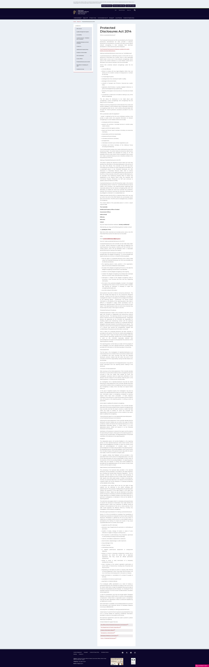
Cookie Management (77, 652)
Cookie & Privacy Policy (94, 652)
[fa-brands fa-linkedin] (130, 652)
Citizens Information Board (107, 630)
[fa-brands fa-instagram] (135, 652)
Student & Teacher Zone (128, 17)
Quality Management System (83, 31)
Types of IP (85, 17)
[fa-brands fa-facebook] (122, 652)
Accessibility (79, 34)
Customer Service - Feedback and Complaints (83, 38)
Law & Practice (118, 17)
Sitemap (75, 654)
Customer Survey (80, 69)
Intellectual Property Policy (82, 49)
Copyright (86, 652)
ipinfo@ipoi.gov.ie (79, 663)
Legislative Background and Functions (83, 43)
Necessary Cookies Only (118, 5)
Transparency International (107, 632)
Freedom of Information (82, 52)
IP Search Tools (92, 17)
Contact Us (79, 46)
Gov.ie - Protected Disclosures (108, 638)
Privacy (74, 3)
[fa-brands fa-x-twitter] (126, 652)
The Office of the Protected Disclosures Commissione (114, 624)
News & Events (122, 10)
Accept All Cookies (130, 5)
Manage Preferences (107, 5)
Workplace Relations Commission (109, 635)
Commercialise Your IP (103, 17)
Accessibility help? (202, 665)
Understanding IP (77, 17)
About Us (129, 10)
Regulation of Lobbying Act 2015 (82, 65)
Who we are (79, 28)
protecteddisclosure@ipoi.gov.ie (111, 238)
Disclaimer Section (105, 652)
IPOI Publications (80, 55)
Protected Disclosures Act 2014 (83, 61)
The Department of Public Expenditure (110, 627)
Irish (115, 10)
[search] (135, 10)
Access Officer (80, 58)
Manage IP (111, 17)
